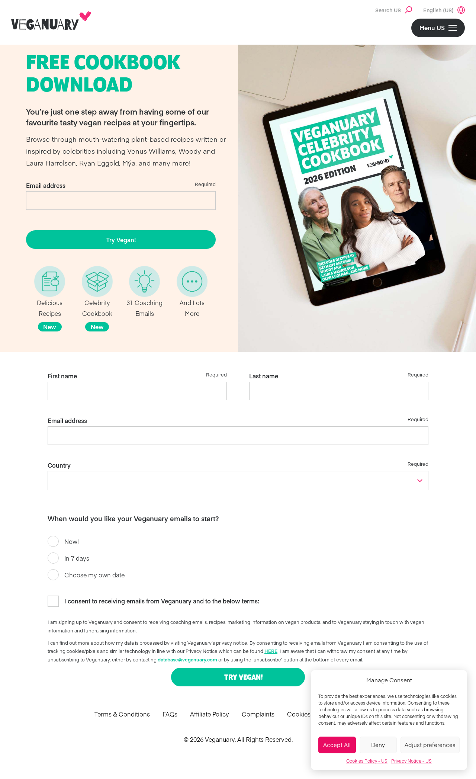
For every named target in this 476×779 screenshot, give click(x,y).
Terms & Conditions (122, 714)
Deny (378, 744)
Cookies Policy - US (366, 761)
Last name (263, 376)
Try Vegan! (121, 239)
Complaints (258, 714)
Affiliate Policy (209, 714)
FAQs (170, 714)
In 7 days (76, 558)
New (49, 327)
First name (62, 376)
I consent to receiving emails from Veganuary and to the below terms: (161, 601)
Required (205, 184)
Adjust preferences (430, 744)
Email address (45, 185)
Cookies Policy (308, 714)
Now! (71, 541)
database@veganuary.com (187, 659)
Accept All (337, 744)
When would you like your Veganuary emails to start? (133, 518)
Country (59, 465)
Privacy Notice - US (411, 761)
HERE (270, 651)
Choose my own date (94, 575)
